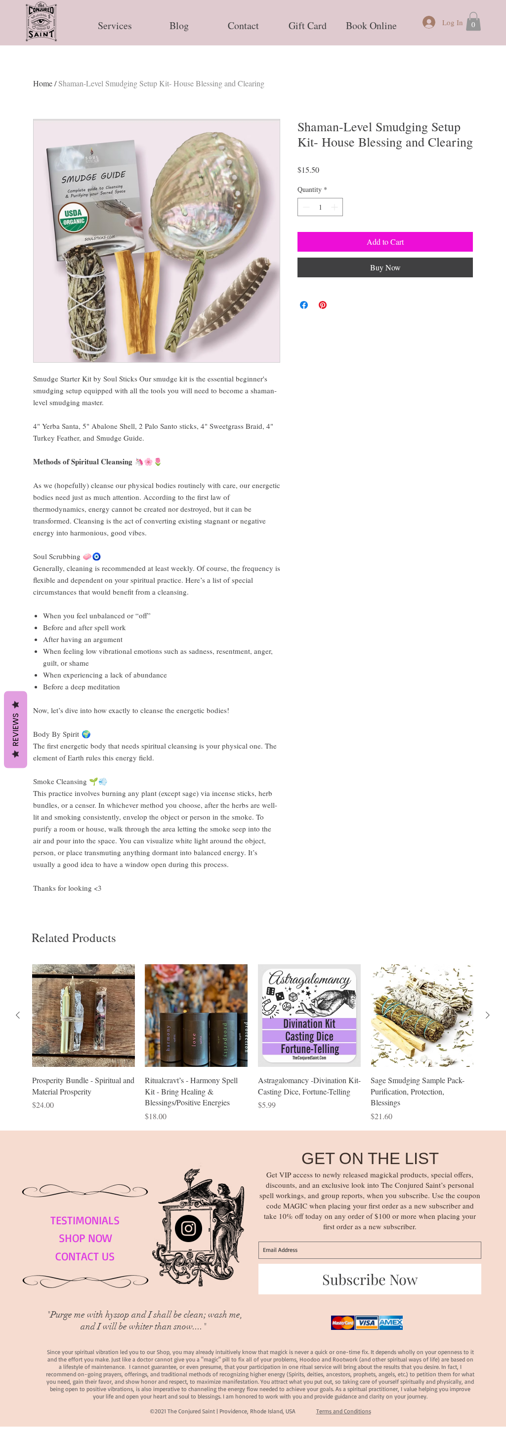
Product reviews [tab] (78, 1005)
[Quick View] (83, 1324)
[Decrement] (305, 207)
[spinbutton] (320, 207)
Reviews (15, 730)
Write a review (362, 940)
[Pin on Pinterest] (323, 305)
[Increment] (335, 207)
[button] (115, 21)
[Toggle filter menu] (441, 1033)
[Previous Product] (18, 1324)
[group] (253, 1352)
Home (42, 83)
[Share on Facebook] (304, 305)
